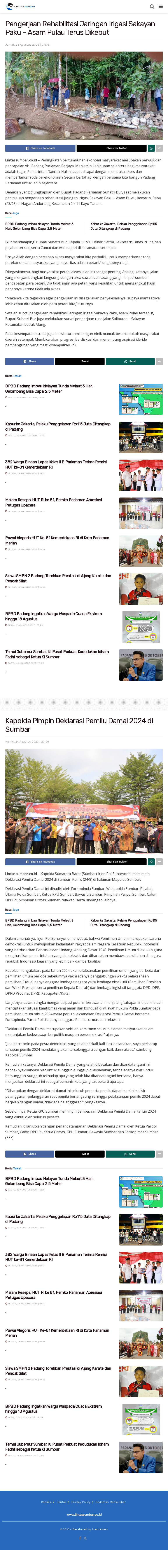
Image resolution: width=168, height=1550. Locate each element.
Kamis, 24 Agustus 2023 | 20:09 (27, 741)
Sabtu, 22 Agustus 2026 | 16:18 (25, 435)
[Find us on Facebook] (80, 1538)
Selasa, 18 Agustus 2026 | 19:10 (26, 549)
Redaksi (46, 1502)
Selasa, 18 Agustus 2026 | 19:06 (26, 587)
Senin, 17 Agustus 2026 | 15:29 (25, 625)
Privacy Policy (80, 1502)
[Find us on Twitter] (85, 1538)
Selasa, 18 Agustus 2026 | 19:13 (26, 473)
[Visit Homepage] (21, 6)
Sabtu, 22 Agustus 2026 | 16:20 (26, 397)
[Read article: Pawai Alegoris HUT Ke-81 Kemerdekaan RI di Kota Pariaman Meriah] (141, 551)
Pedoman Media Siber (110, 1502)
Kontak (61, 1502)
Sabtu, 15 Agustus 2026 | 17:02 (25, 663)
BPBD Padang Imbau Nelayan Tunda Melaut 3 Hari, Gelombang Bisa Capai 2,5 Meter (49, 389)
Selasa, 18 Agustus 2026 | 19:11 (25, 511)
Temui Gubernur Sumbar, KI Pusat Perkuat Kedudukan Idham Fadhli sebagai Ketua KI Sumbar (57, 654)
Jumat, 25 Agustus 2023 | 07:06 (27, 44)
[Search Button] (152, 6)
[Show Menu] (161, 6)
